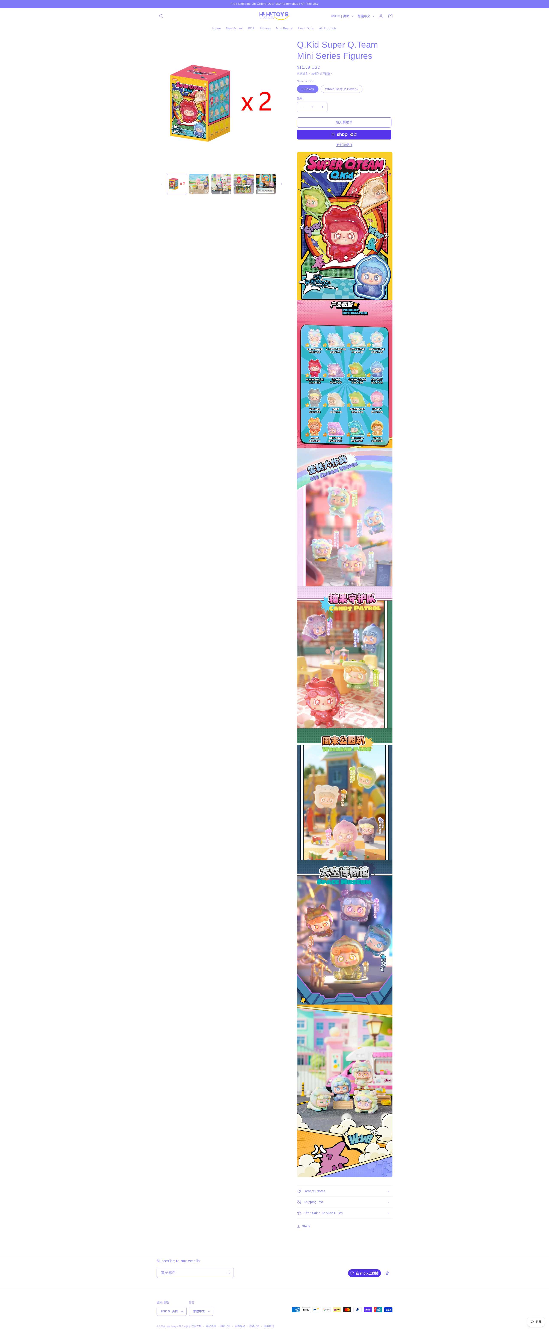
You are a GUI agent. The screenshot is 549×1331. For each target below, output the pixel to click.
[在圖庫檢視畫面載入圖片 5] (266, 184)
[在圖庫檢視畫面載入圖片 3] (221, 184)
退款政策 (211, 1326)
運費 (327, 73)
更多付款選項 (344, 144)
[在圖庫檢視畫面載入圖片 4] (243, 184)
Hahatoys (172, 1326)
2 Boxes (308, 89)
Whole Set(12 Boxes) (341, 89)
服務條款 (240, 1326)
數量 (300, 98)
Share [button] (306, 1226)
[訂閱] (229, 1273)
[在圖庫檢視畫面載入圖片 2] (199, 184)
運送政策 (254, 1326)
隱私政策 (225, 1326)
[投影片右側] (281, 184)
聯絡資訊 (269, 1326)
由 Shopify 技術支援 (190, 1326)
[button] (161, 16)
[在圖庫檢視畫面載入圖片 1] (177, 184)
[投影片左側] (161, 184)
